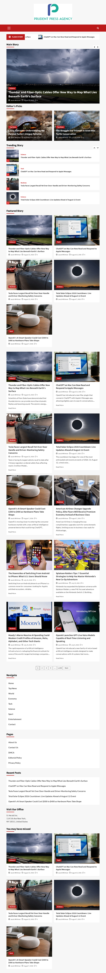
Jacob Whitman (15, 100)
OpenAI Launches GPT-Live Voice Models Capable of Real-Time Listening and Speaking (75, 638)
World (11, 693)
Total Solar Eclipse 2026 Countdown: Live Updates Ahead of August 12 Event (50, 185)
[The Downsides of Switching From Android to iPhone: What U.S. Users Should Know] (29, 555)
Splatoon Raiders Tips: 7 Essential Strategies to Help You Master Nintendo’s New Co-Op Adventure (76, 576)
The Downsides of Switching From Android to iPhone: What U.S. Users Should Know (29, 575)
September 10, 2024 (30, 138)
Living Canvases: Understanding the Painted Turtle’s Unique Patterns (26, 132)
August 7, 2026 (76, 299)
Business (23, 169)
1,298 (60, 668)
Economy (12, 698)
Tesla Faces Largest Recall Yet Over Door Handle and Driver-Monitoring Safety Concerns (55, 171)
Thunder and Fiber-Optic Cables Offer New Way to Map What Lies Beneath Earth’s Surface (28, 250)
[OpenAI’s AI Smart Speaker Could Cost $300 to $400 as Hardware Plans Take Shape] (12, 198)
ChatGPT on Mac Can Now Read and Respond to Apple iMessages (52, 96)
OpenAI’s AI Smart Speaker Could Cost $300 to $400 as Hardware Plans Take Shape (53, 200)
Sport (10, 714)
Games (59, 567)
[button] (9, 28)
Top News (13, 127)
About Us (12, 742)
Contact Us (13, 747)
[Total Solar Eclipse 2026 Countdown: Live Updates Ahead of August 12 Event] (12, 184)
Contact (12, 724)
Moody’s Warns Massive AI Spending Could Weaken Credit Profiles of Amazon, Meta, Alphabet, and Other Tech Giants (29, 638)
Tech (11, 92)
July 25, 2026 (28, 580)
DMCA (11, 752)
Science (23, 183)
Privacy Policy (14, 763)
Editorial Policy (15, 758)
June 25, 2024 (75, 138)
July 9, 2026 (75, 645)
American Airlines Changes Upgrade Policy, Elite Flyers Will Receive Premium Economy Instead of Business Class (76, 511)
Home (11, 683)
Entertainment (14, 719)
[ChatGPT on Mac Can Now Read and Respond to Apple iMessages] (53, 76)
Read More (12, 408)
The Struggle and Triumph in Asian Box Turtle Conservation (75, 132)
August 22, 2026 (29, 100)
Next (66, 668)
